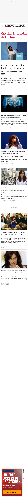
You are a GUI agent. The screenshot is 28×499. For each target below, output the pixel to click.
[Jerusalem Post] (15, 25)
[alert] (12, 483)
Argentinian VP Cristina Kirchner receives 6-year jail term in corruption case (12, 69)
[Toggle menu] (3, 25)
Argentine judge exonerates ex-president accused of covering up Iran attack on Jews (13, 190)
